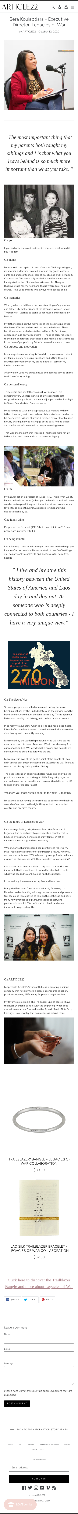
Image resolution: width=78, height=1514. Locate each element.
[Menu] (72, 7)
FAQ (21, 1444)
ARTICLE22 (40, 1495)
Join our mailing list (39, 1459)
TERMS (67, 1444)
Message (8, 1363)
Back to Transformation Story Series (42, 1429)
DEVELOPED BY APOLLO (39, 1501)
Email (7, 1348)
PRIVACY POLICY (39, 1449)
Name (7, 1334)
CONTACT (31, 1444)
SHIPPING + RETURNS (49, 1444)
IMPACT (11, 1444)
